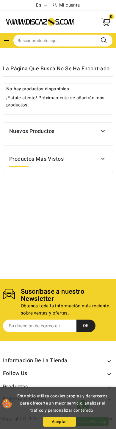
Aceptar (59, 422)
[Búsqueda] (104, 40)
